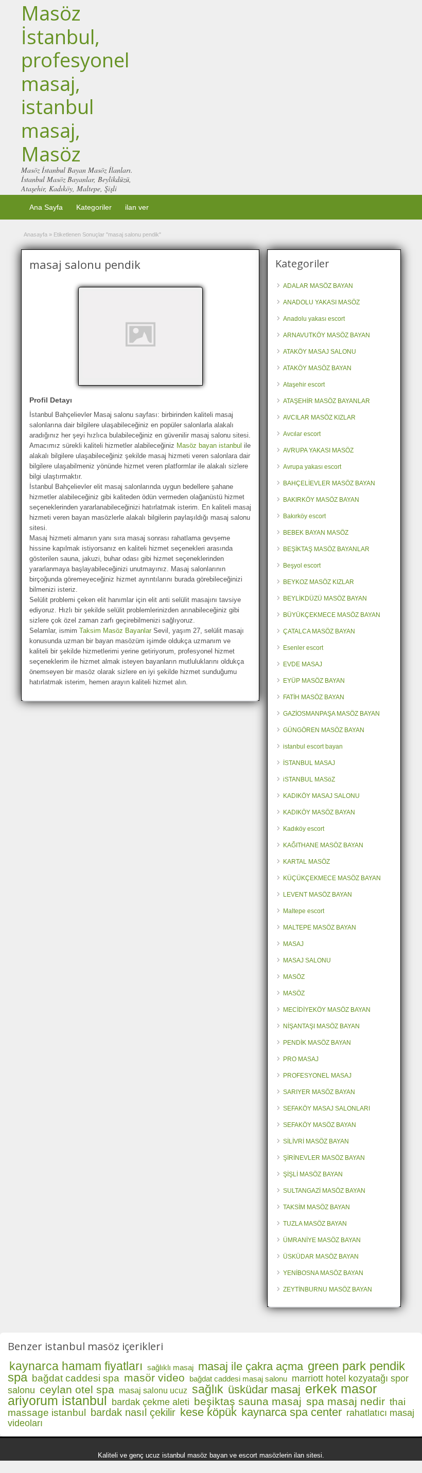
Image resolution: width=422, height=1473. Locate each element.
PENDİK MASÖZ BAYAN (317, 1042)
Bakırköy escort (304, 516)
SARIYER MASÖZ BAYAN (319, 1092)
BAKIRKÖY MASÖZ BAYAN (321, 499)
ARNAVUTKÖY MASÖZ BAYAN (326, 335)
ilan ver (137, 207)
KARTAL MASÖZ (306, 861)
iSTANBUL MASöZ (309, 779)
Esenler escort (303, 647)
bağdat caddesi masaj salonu (238, 1378)
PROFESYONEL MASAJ (317, 1075)
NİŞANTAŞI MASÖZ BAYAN (321, 1026)
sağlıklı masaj (170, 1367)
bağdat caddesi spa (75, 1378)
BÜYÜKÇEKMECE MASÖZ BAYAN (331, 615)
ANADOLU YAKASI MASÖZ (321, 302)
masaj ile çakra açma (250, 1366)
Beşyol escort (302, 565)
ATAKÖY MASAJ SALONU (319, 351)
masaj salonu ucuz (153, 1390)
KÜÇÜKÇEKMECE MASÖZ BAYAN (332, 878)
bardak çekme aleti (150, 1402)
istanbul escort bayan (313, 746)
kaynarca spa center (291, 1412)
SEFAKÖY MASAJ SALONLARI (326, 1108)
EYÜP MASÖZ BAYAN (314, 680)
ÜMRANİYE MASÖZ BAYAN (322, 1240)
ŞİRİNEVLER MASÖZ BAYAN (324, 1157)
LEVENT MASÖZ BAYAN (317, 894)
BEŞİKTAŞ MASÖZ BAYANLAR (326, 549)
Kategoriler (94, 207)
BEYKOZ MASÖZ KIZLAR (318, 582)
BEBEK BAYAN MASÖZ (315, 532)
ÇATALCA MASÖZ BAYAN (319, 631)
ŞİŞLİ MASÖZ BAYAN (313, 1174)
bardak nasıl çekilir (133, 1412)
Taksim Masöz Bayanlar (115, 630)
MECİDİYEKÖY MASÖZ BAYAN (327, 1009)
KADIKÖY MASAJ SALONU (321, 795)
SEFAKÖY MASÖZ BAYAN (319, 1125)
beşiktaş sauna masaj (248, 1401)
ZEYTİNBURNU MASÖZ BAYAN (327, 1289)
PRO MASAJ (301, 1059)
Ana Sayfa (46, 207)
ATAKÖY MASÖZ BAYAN (317, 368)
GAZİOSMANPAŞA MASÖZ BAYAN (331, 713)
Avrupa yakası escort (312, 466)
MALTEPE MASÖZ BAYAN (319, 927)
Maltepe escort (303, 911)
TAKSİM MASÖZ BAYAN (316, 1207)
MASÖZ (294, 976)
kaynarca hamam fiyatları (76, 1366)
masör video (154, 1378)
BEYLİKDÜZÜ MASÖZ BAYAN (325, 598)
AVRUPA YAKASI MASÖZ (318, 450)
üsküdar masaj (264, 1389)
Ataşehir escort (304, 384)
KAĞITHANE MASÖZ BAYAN (323, 845)
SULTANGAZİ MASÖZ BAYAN (324, 1190)
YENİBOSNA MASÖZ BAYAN (323, 1273)
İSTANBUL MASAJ (309, 763)
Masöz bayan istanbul (209, 445)
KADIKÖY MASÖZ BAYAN (319, 812)
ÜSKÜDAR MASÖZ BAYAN (321, 1256)
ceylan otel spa (77, 1389)
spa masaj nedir (345, 1401)
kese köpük (208, 1412)
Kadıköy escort (303, 828)
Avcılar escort (302, 434)
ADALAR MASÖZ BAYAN (318, 285)
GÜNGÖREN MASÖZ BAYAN (323, 730)
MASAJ (293, 944)
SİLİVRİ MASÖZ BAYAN (316, 1141)
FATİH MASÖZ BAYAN (313, 697)
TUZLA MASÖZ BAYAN (315, 1223)
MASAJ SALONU (307, 960)
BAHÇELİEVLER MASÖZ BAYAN (329, 483)
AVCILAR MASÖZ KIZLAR (319, 417)
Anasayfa (35, 234)
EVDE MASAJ (302, 664)
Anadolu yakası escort (314, 318)
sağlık (207, 1389)
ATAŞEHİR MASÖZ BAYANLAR (326, 401)
